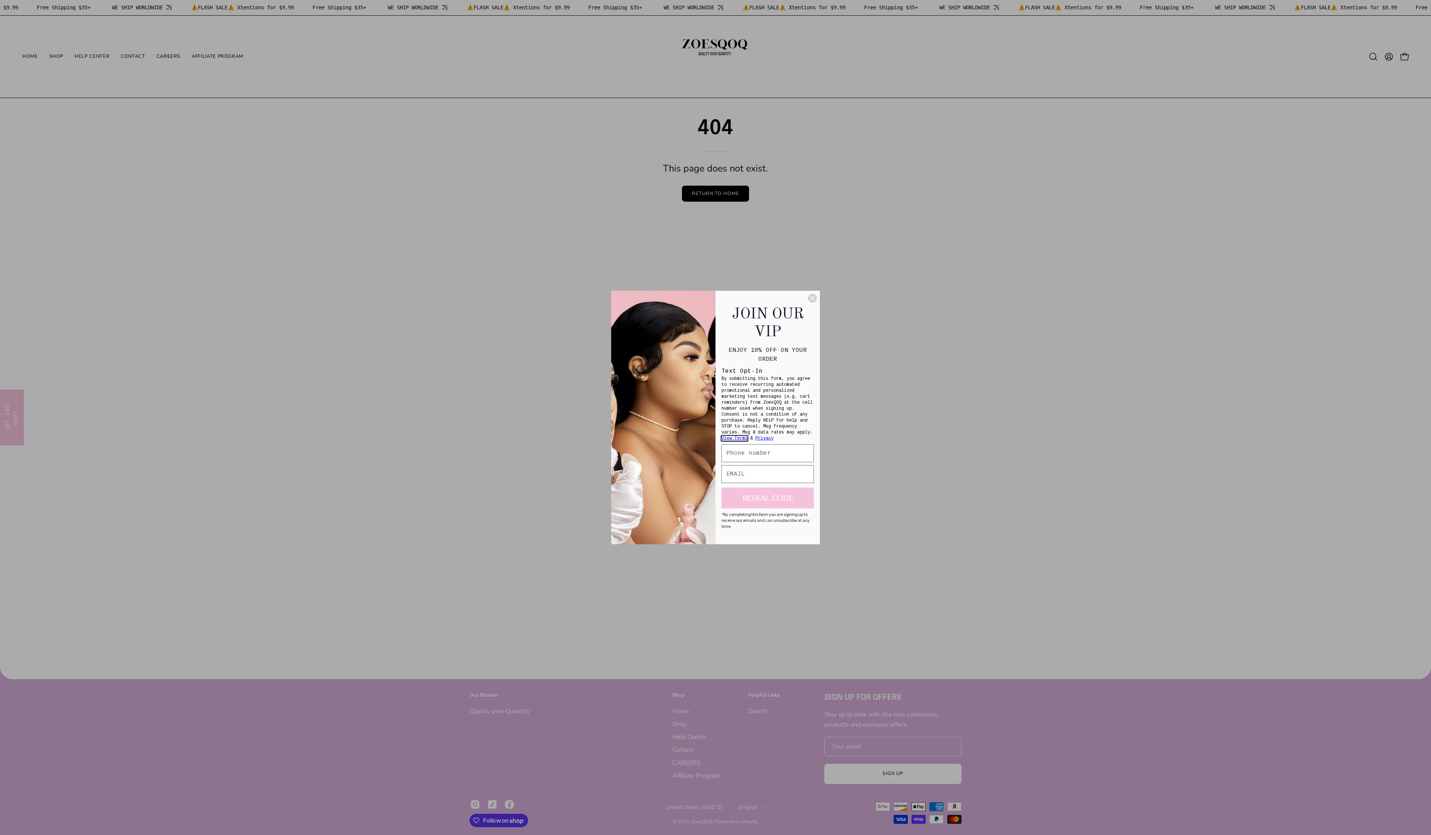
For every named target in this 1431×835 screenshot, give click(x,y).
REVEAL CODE (767, 497)
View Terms (734, 438)
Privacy (764, 438)
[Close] (812, 298)
